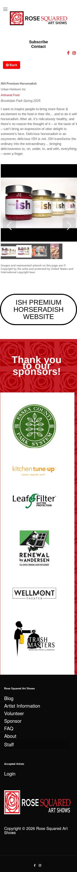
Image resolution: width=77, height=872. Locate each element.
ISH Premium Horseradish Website (38, 309)
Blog (8, 698)
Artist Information (22, 705)
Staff (9, 744)
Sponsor (13, 720)
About (10, 735)
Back (13, 65)
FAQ (8, 728)
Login (9, 773)
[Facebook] (35, 865)
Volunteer (14, 713)
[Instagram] (40, 865)
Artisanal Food (10, 95)
